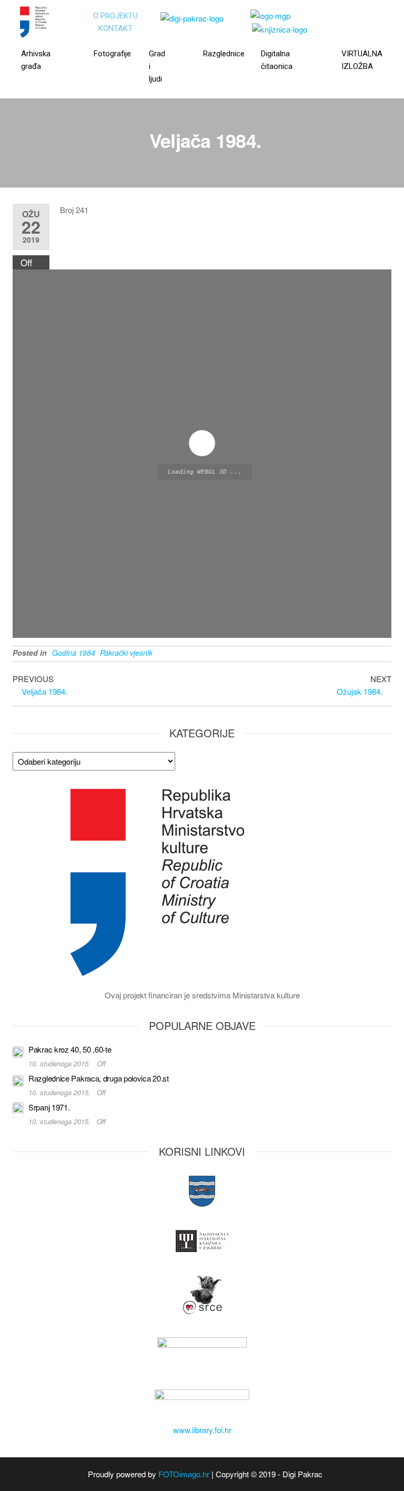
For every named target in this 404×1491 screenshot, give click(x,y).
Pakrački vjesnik (126, 652)
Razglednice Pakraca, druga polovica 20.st (98, 1078)
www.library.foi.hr (202, 1429)
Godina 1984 (73, 652)
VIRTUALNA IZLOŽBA (361, 60)
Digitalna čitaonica (276, 60)
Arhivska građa (35, 60)
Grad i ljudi (157, 66)
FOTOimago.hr (183, 1473)
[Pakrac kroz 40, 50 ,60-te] (18, 1050)
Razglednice (220, 53)
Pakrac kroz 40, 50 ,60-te (70, 1049)
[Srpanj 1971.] (18, 1108)
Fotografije (109, 53)
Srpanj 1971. (48, 1107)
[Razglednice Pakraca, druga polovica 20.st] (18, 1079)
